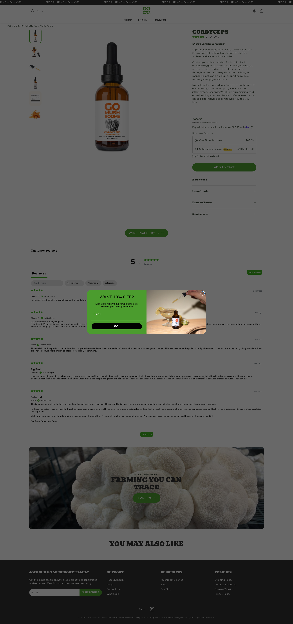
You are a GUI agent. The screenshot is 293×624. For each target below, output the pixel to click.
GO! (116, 326)
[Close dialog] (202, 293)
